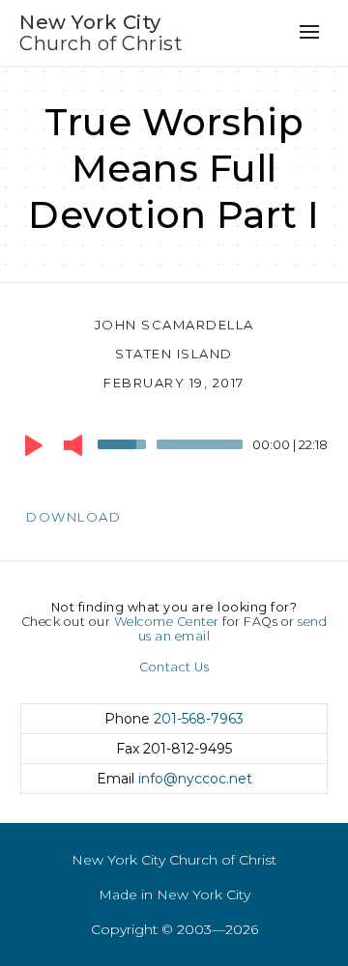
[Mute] (73, 445)
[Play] (34, 445)
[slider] (125, 442)
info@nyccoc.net (195, 778)
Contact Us (174, 667)
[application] (174, 449)
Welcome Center (166, 621)
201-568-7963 (199, 718)
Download (73, 517)
